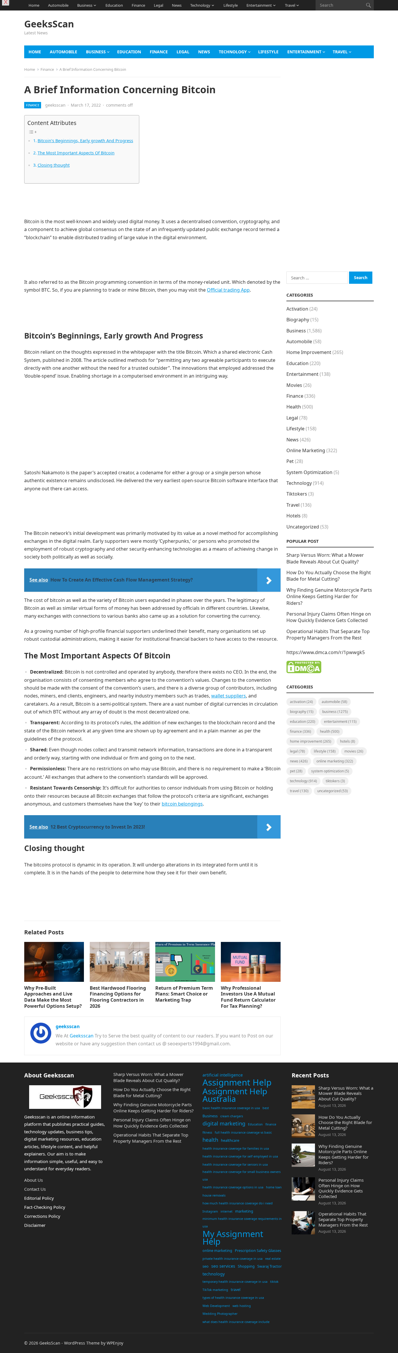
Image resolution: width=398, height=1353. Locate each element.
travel (235, 1289)
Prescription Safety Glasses (258, 1250)
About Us (33, 1180)
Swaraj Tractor (269, 1266)
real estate (273, 1259)
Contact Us (35, 1189)
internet (227, 1211)
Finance (138, 5)
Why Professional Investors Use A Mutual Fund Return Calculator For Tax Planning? (248, 997)
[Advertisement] (268, 31)
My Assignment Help (232, 1237)
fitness (207, 1132)
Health (293, 407)
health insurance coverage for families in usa (235, 1148)
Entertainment (259, 5)
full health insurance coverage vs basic (243, 1132)
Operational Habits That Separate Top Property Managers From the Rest (328, 634)
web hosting (242, 1306)
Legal (158, 5)
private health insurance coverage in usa (232, 1259)
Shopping (246, 1266)
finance (270, 1124)
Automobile (58, 5)
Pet (290, 461)
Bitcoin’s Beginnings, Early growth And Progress (85, 140)
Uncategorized (302, 527)
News (177, 5)
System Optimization (309, 472)
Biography (297, 319)
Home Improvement (308, 352)
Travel (290, 5)
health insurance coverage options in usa (232, 1187)
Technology (200, 5)
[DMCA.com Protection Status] (303, 671)
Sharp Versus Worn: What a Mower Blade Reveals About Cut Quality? (325, 558)
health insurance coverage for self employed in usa (240, 1156)
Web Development (216, 1306)
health (210, 1139)
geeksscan (55, 105)
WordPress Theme (82, 1343)
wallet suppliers (228, 696)
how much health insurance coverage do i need (237, 1203)
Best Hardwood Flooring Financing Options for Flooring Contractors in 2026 (118, 997)
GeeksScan (49, 24)
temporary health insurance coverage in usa (234, 1282)
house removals (214, 1195)
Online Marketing (305, 450)
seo (205, 1266)
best (266, 1108)
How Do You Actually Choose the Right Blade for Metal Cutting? (328, 575)
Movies (294, 385)
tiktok (274, 1282)
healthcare (230, 1140)
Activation (297, 309)
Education (114, 5)
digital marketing (223, 1123)
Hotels (293, 515)
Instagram (210, 1211)
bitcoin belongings (182, 804)
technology (213, 1274)
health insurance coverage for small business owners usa (241, 1175)
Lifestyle (230, 5)
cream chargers (231, 1116)
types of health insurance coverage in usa (233, 1298)
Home (34, 5)
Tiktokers (296, 494)
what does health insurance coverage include (236, 1322)
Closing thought (54, 165)
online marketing (217, 1250)
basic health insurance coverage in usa (231, 1108)
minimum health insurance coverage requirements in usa (242, 1222)
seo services (223, 1266)
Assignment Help (237, 1082)
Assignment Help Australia (234, 1095)
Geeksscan (82, 1036)
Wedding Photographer (219, 1314)
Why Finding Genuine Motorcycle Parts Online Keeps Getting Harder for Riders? (329, 596)
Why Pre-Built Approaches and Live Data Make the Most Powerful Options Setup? (53, 997)
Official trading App (228, 290)
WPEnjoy (115, 1343)
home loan (274, 1187)
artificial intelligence (222, 1075)
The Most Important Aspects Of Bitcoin (76, 153)
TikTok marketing (215, 1290)
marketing (244, 1211)
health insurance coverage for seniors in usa (235, 1164)
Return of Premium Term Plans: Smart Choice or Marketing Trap (184, 994)
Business (84, 5)
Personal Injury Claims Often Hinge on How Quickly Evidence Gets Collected (328, 617)
